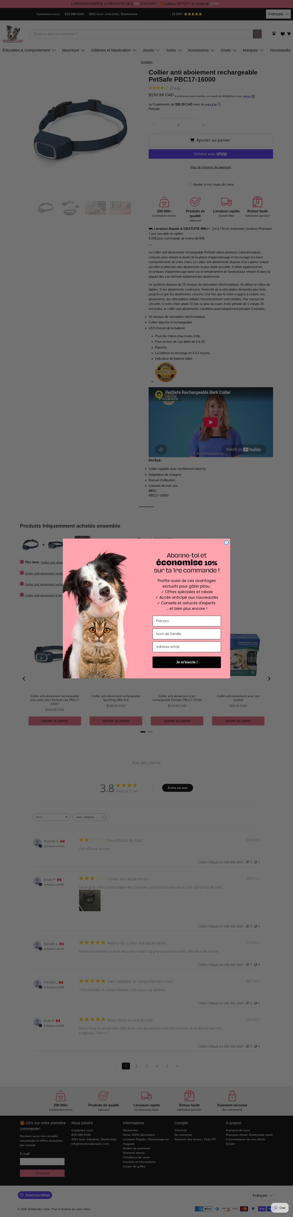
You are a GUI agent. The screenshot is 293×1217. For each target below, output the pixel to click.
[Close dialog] (226, 542)
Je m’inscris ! (187, 662)
